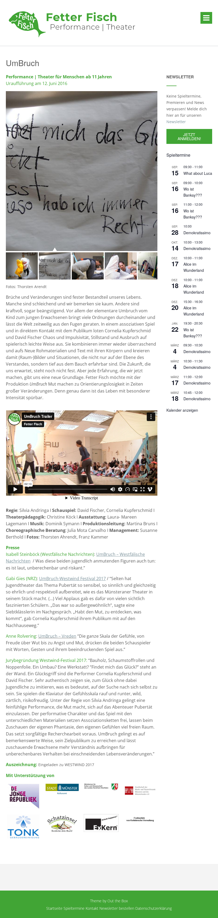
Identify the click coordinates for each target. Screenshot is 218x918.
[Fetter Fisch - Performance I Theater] (72, 23)
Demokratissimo (197, 232)
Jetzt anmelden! (189, 136)
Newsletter (176, 121)
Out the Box (117, 900)
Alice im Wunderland (193, 267)
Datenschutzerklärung (153, 908)
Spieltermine (74, 908)
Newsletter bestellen (116, 908)
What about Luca (197, 173)
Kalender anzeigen (182, 410)
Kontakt (92, 908)
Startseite (54, 908)
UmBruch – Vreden (57, 636)
